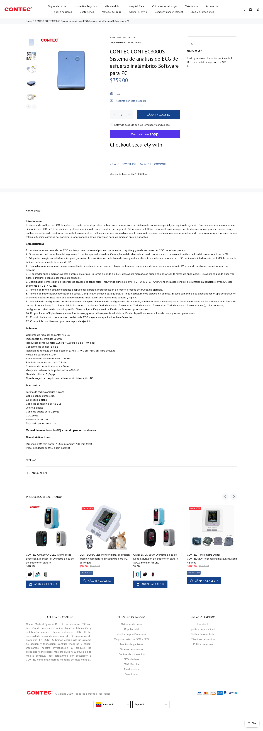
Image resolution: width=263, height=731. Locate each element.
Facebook (203, 624)
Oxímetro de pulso (131, 624)
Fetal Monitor (131, 669)
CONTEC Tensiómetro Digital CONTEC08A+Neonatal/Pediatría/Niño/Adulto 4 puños (212, 558)
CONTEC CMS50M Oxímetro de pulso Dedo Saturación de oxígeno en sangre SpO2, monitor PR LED (155, 558)
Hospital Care (136, 6)
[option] (31, 43)
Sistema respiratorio (131, 649)
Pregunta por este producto (130, 100)
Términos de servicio (203, 639)
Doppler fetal (131, 629)
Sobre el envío (138, 11)
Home (29, 21)
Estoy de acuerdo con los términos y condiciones (142, 124)
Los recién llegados (85, 6)
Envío (118, 94)
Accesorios (212, 6)
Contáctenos (87, 11)
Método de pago (112, 11)
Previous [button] (28, 106)
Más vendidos (113, 6)
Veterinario (191, 6)
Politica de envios (203, 644)
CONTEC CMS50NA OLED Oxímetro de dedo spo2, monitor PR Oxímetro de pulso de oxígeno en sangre (50, 558)
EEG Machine (131, 659)
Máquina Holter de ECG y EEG (131, 639)
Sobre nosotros (63, 11)
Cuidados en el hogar (164, 6)
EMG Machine (131, 664)
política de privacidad (203, 629)
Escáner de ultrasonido (131, 654)
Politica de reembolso (203, 634)
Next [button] (34, 106)
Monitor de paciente (131, 644)
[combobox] (112, 704)
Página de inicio (57, 6)
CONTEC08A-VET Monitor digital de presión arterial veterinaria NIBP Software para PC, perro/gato (105, 558)
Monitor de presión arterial (131, 634)
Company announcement (169, 11)
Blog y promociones (202, 11)
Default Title (86, 572)
